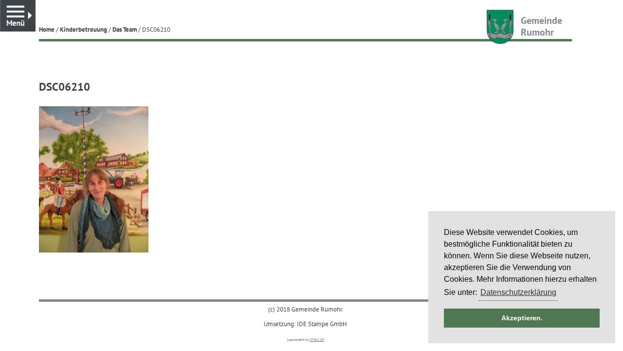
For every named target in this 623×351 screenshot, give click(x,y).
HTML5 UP (317, 339)
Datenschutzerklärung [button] (518, 292)
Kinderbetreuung (83, 29)
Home (47, 29)
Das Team (124, 29)
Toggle (35, 4)
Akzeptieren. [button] (522, 318)
